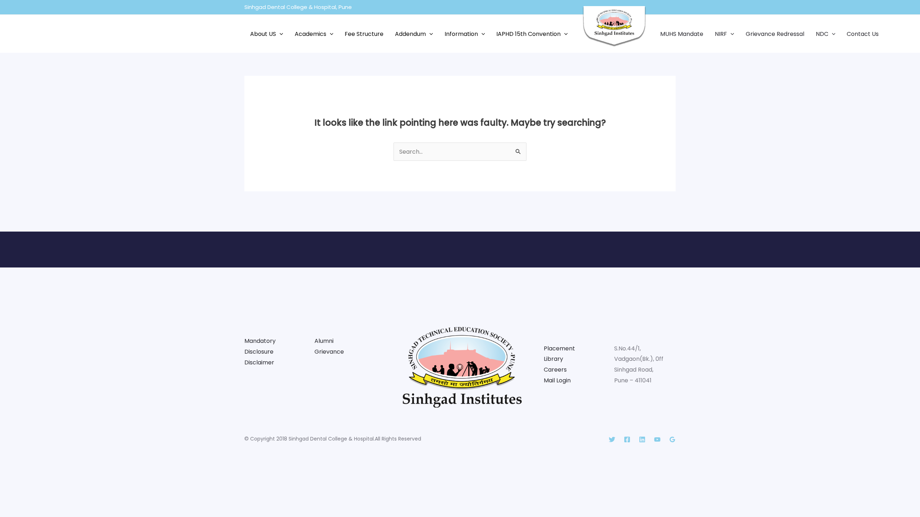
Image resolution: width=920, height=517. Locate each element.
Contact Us (863, 34)
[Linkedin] (642, 439)
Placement (559, 348)
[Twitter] (612, 439)
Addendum (410, 34)
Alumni (324, 341)
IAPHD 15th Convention (528, 34)
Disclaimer (259, 362)
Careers (555, 369)
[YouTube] (657, 439)
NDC (822, 34)
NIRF (721, 34)
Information (461, 34)
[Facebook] (627, 439)
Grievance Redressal (775, 34)
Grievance (329, 352)
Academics (310, 34)
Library (553, 359)
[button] (279, 34)
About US (263, 34)
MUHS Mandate (681, 34)
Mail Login (557, 380)
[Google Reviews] (672, 439)
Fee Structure (364, 34)
